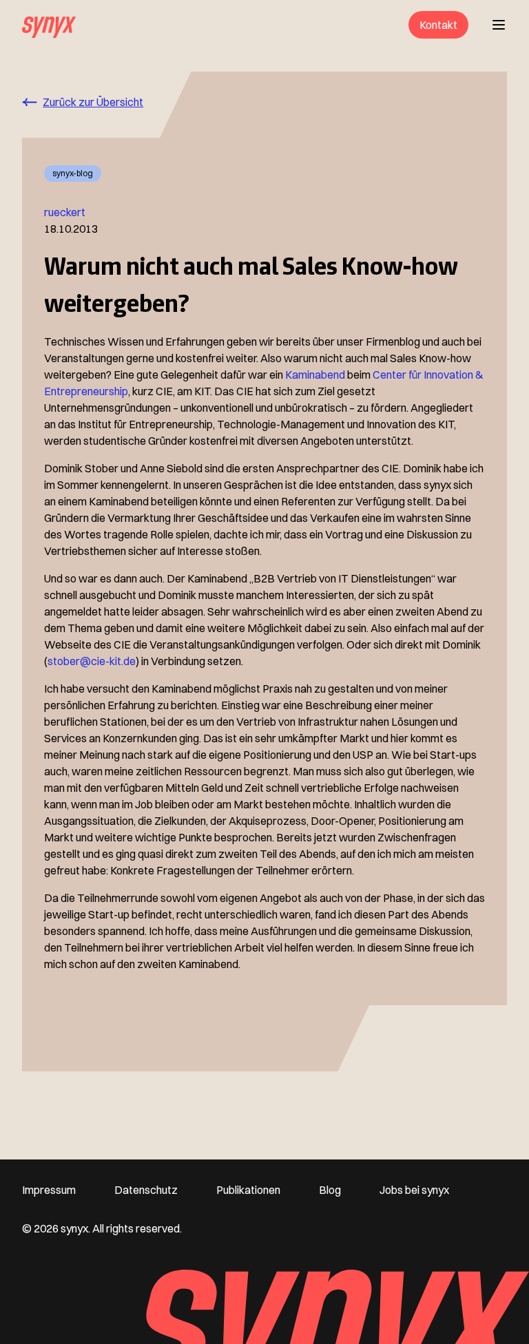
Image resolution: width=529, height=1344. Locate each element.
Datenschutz (146, 1190)
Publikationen (248, 1190)
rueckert (64, 212)
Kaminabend (315, 374)
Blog (330, 1190)
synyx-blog (72, 173)
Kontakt (438, 25)
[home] (49, 25)
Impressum (49, 1190)
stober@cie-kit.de (92, 661)
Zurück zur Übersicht (93, 102)
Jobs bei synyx (414, 1190)
